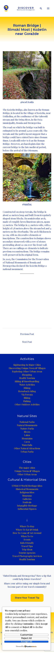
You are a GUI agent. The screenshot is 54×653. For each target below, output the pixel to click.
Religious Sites (27, 492)
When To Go (27, 536)
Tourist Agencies (27, 552)
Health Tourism (27, 378)
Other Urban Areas (27, 474)
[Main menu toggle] (48, 8)
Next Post (27, 341)
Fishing (27, 401)
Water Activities (27, 384)
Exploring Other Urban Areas (27, 371)
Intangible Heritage (27, 505)
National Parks (27, 421)
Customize (26, 635)
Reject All (26, 638)
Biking (27, 397)
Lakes (27, 435)
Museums (27, 495)
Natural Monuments (27, 425)
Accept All (26, 642)
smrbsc (28, 204)
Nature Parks (27, 428)
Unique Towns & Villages (27, 471)
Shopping (27, 374)
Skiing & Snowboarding (27, 381)
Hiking (27, 387)
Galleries (27, 499)
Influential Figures (27, 508)
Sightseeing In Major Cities (27, 364)
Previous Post (27, 334)
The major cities (27, 467)
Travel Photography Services (27, 556)
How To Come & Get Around (27, 533)
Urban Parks (27, 451)
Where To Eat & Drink (27, 529)
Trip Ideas (27, 549)
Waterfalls (27, 445)
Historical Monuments (27, 489)
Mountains (27, 438)
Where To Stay (27, 526)
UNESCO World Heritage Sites (27, 485)
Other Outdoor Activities (27, 404)
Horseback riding (27, 391)
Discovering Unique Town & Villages (27, 368)
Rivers (27, 431)
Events (27, 539)
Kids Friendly (27, 542)
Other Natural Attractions (27, 448)
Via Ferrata (27, 394)
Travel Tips (27, 546)
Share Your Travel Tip (27, 597)
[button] (41, 8)
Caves (27, 441)
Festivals (27, 502)
